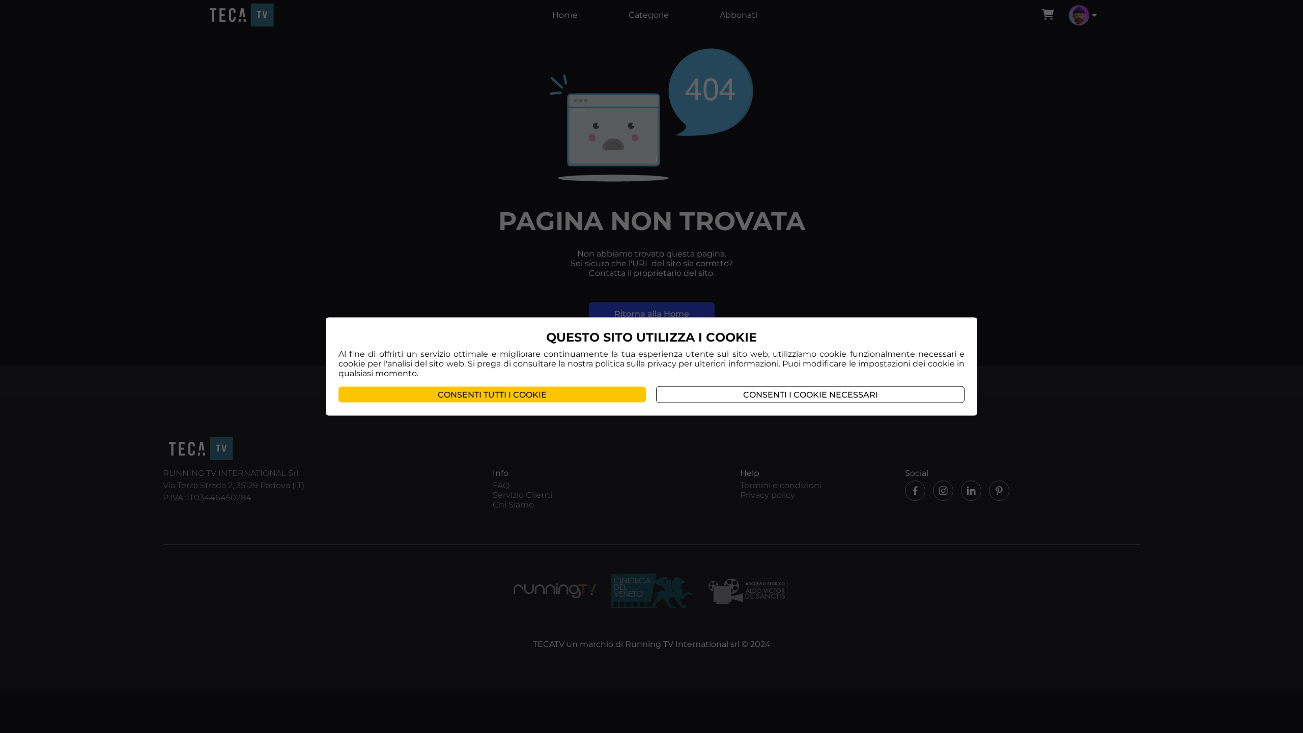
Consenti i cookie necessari (810, 394)
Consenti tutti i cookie (492, 394)
